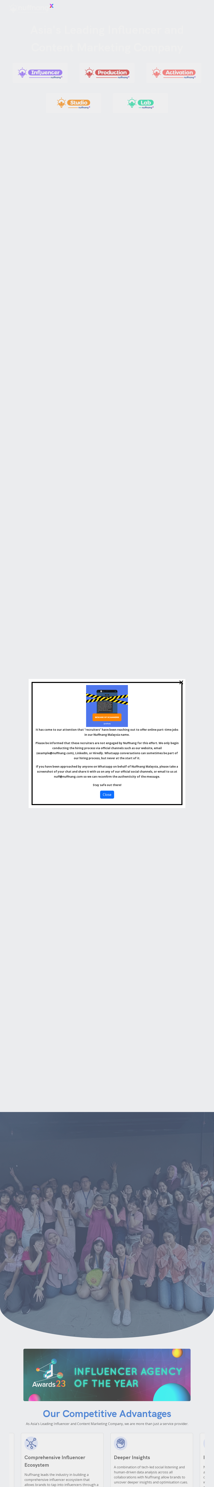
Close (107, 794)
